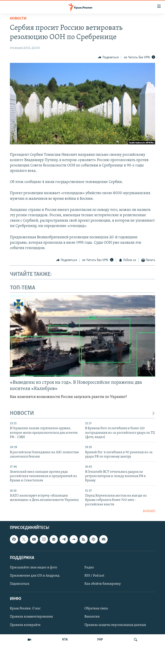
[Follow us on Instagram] (44, 539)
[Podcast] (93, 539)
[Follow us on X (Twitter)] (24, 539)
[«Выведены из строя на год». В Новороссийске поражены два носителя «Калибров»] (82, 336)
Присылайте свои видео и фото (33, 567)
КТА (65, 639)
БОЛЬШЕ (149, 511)
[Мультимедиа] (29, 639)
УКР (100, 639)
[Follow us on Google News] (54, 539)
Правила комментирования (31, 616)
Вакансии (92, 616)
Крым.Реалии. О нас (25, 608)
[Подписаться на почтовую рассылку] (103, 539)
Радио (89, 567)
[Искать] (135, 639)
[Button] (108, 57)
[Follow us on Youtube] (34, 539)
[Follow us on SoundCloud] (74, 539)
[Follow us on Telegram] (64, 539)
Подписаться (19, 584)
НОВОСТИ (22, 413)
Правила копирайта (25, 625)
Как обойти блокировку (102, 584)
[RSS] (83, 539)
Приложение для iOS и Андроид (35, 575)
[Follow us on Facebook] (14, 539)
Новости (18, 19)
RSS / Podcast (94, 575)
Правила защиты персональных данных (115, 625)
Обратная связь (96, 608)
